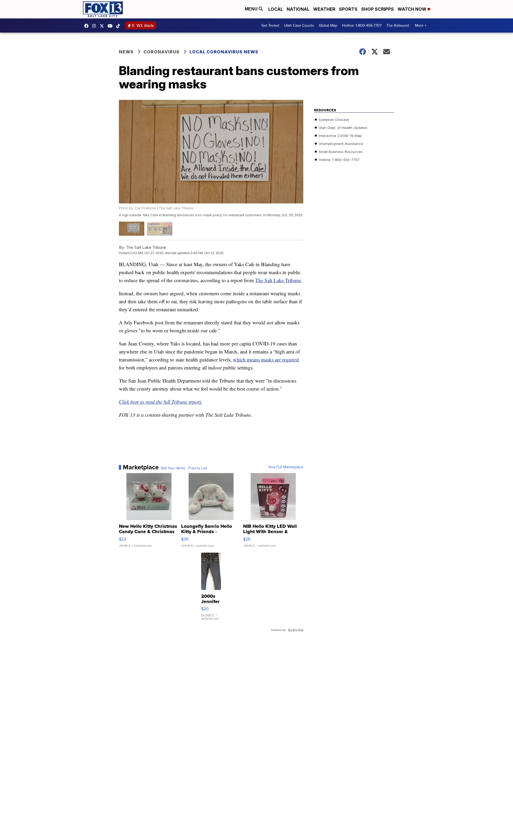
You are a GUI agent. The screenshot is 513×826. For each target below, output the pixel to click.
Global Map (328, 25)
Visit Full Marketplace (285, 467)
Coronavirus (161, 51)
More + (420, 25)
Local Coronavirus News (223, 51)
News (126, 51)
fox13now (95, 26)
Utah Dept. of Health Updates (342, 127)
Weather (324, 9)
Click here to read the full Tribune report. (160, 401)
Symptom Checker (333, 119)
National (298, 9)
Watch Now (413, 9)
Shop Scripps (377, 9)
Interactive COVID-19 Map (340, 135)
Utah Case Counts (299, 25)
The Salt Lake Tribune (278, 280)
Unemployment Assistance (340, 143)
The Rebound (397, 25)
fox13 (103, 26)
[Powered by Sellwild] (295, 630)
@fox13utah (119, 26)
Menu (252, 9)
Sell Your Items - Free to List (184, 468)
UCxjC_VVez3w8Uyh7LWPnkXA (111, 26)
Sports (348, 9)
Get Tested (270, 25)
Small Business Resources (340, 152)
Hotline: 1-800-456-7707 (362, 25)
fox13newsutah (87, 26)
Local (275, 9)
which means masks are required (266, 359)
